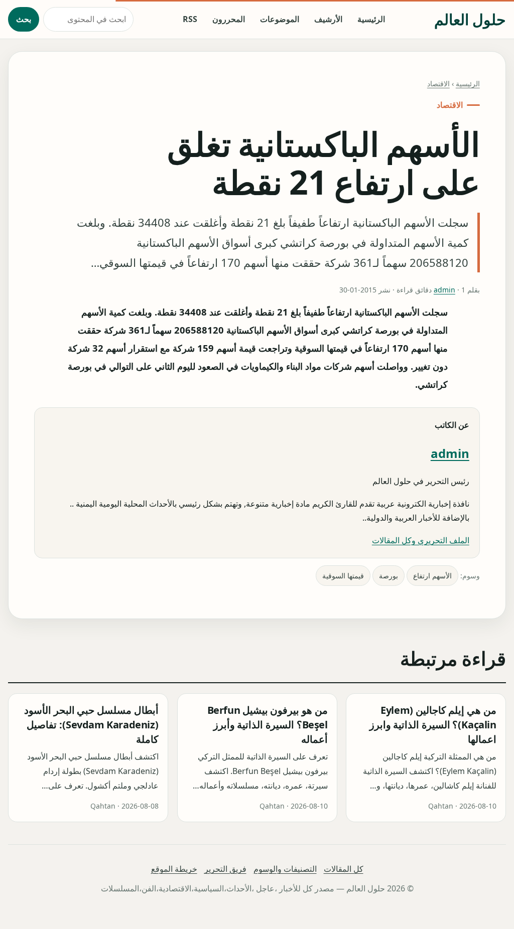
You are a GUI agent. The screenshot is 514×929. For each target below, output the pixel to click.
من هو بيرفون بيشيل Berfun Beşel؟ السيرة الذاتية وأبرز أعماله (267, 725)
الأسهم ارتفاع (432, 575)
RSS (190, 19)
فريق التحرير (225, 868)
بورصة (388, 575)
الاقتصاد (438, 83)
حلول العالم (470, 19)
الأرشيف (328, 19)
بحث (23, 19)
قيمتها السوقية (343, 575)
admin (444, 289)
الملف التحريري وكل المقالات (420, 540)
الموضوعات (279, 19)
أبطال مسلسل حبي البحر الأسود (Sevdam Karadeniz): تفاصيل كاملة (91, 725)
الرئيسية (371, 19)
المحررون (228, 19)
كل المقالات (343, 868)
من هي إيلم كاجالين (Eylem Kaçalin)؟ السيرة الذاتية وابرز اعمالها (432, 725)
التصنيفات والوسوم (285, 868)
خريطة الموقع (174, 868)
